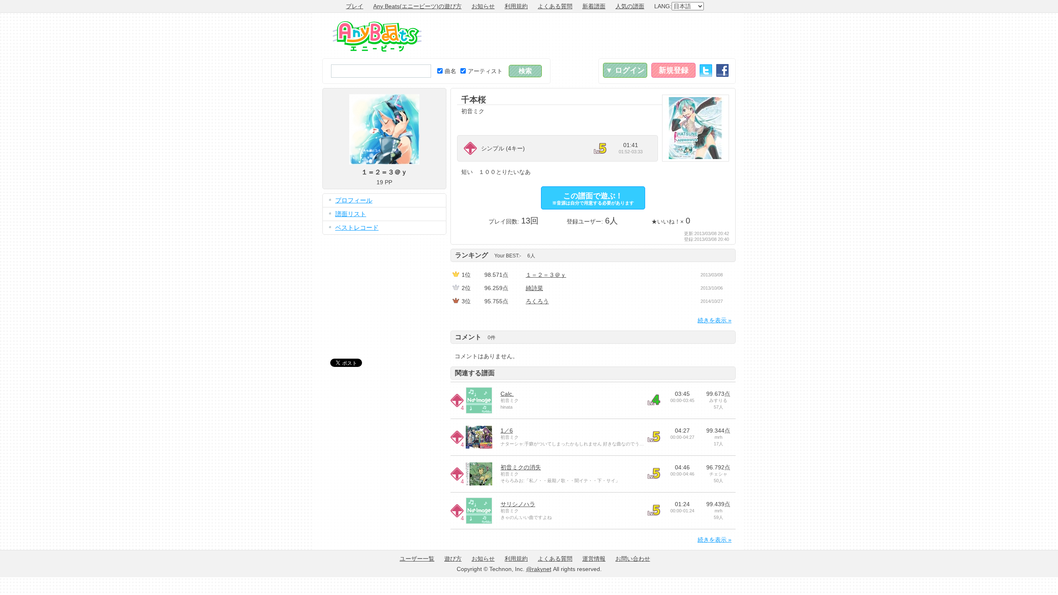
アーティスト (485, 71)
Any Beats (377, 36)
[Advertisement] (585, 35)
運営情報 (593, 558)
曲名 (450, 71)
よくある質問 (555, 6)
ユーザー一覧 (417, 558)
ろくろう (537, 301)
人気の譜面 (629, 6)
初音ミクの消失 (520, 467)
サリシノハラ (517, 504)
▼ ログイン (625, 70)
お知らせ (483, 6)
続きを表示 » (715, 320)
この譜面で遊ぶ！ (593, 198)
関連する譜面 (475, 372)
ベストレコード (357, 227)
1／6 (506, 430)
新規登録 (674, 70)
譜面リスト (350, 213)
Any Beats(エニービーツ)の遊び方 (417, 6)
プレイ (354, 6)
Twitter (706, 70)
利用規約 (516, 6)
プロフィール (353, 200)
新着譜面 (593, 6)
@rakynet (538, 569)
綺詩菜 (534, 288)
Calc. (507, 393)
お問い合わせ (632, 558)
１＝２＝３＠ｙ (546, 274)
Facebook (722, 70)
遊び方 (453, 558)
